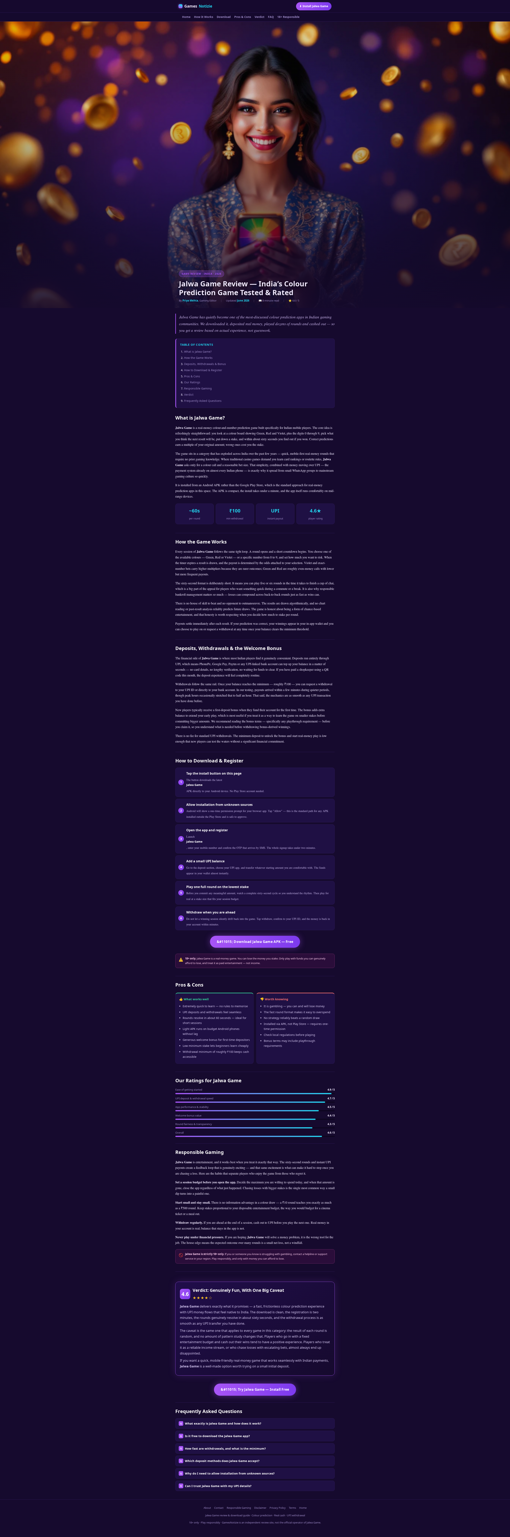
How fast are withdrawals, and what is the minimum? (225, 1448)
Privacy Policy (278, 1508)
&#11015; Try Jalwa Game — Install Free (255, 1389)
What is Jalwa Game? (198, 351)
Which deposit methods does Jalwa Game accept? (222, 1461)
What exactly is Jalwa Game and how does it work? (223, 1423)
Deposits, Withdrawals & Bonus (205, 364)
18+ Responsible (288, 17)
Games (198, 6)
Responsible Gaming (198, 388)
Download (224, 17)
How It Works (203, 17)
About (207, 1508)
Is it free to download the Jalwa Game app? (217, 1436)
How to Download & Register (203, 370)
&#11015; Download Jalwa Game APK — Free (255, 941)
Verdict (259, 17)
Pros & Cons (242, 17)
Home (186, 17)
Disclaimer (260, 1508)
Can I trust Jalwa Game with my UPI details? (218, 1486)
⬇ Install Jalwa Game (313, 6)
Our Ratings (192, 382)
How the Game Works (198, 358)
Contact (219, 1508)
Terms (292, 1508)
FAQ (271, 17)
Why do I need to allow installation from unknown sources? (230, 1473)
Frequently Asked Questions (203, 401)
